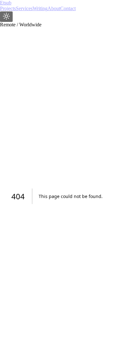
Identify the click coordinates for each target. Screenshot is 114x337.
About (54, 8)
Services (24, 8)
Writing (40, 8)
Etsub (5, 2)
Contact (68, 8)
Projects (8, 8)
